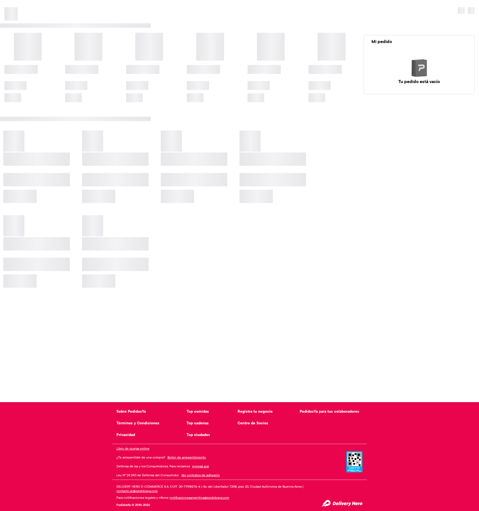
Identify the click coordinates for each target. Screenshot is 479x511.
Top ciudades (198, 434)
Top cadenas (198, 422)
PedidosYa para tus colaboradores (329, 411)
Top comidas (198, 411)
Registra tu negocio (255, 411)
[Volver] (8, 5)
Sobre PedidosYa (131, 411)
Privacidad (125, 434)
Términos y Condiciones (137, 422)
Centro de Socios (253, 422)
